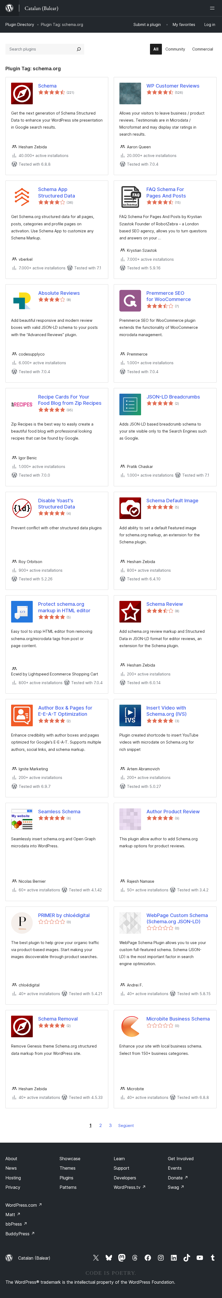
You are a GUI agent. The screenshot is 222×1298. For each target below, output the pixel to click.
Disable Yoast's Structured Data (56, 504)
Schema (47, 86)
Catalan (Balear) (34, 1258)
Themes (68, 1168)
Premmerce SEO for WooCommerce (168, 296)
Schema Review (164, 604)
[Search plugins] (78, 49)
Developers (125, 1177)
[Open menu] (213, 8)
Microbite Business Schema (178, 1019)
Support (121, 1168)
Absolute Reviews (59, 293)
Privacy (12, 1187)
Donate (178, 1177)
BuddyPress (20, 1233)
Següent (126, 1125)
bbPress (16, 1224)
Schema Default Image (172, 500)
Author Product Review (173, 811)
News (11, 1168)
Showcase (70, 1158)
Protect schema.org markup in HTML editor (64, 607)
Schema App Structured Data (56, 192)
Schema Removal (58, 1019)
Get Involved (181, 1158)
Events (175, 1168)
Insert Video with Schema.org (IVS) (166, 711)
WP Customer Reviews (173, 86)
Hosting (13, 1177)
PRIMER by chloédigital (64, 915)
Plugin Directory (19, 24)
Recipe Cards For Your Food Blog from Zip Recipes (70, 400)
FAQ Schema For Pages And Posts (166, 192)
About (11, 1158)
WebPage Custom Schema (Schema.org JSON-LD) (177, 918)
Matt (13, 1214)
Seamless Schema (59, 811)
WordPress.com (23, 1205)
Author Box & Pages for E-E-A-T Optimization (65, 711)
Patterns (68, 1187)
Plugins (66, 1177)
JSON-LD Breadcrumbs (173, 397)
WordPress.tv (130, 1187)
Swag (176, 1187)
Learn (119, 1158)
